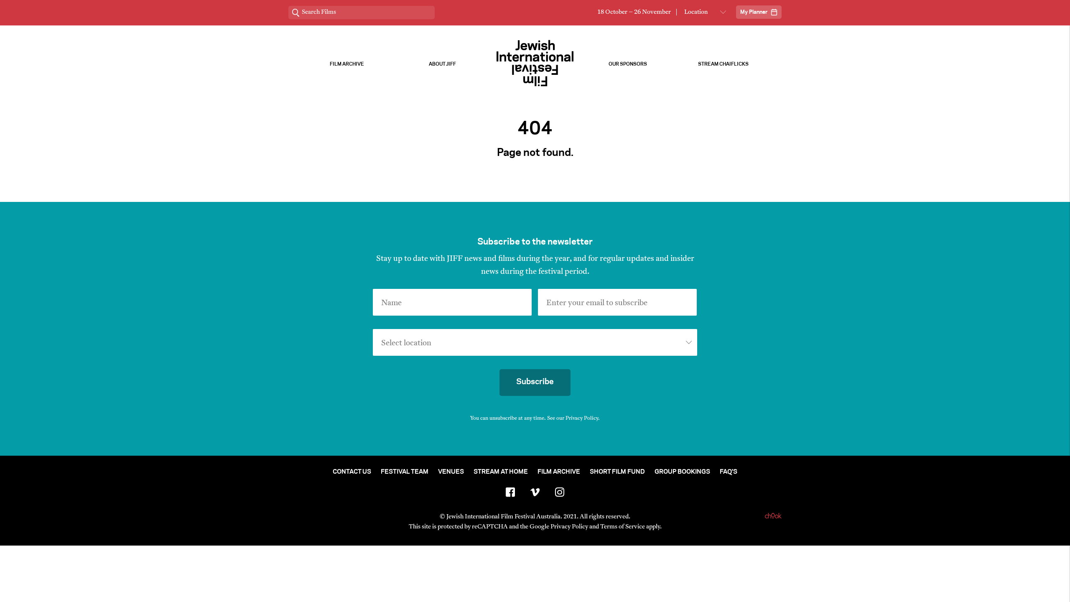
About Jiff (442, 64)
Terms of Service (622, 527)
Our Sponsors (628, 64)
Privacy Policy (582, 418)
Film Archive (347, 64)
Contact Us (352, 472)
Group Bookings (682, 472)
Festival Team (404, 472)
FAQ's (728, 472)
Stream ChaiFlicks (723, 64)
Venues (451, 472)
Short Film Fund (617, 472)
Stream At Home (501, 472)
